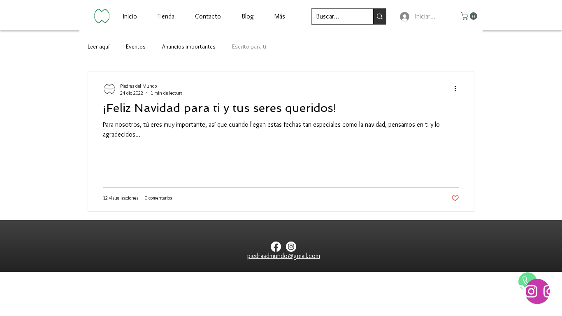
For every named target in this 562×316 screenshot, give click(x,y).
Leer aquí (98, 46)
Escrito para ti (249, 46)
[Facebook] (276, 247)
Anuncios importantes (189, 46)
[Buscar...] (379, 16)
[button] (470, 16)
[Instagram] (291, 247)
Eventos (136, 46)
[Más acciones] (458, 89)
